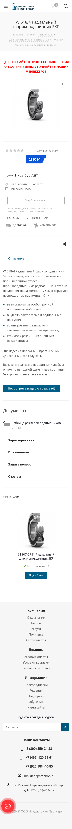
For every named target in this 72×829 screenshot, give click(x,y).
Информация (36, 677)
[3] (15, 150)
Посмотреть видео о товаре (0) (31, 388)
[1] (7, 150)
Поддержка (36, 696)
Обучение (36, 702)
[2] (11, 150)
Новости (36, 623)
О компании (36, 617)
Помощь (36, 649)
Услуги (36, 629)
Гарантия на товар (36, 668)
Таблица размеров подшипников (36, 423)
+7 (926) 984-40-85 (39, 766)
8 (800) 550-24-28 (39, 748)
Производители (36, 685)
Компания (36, 610)
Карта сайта (36, 707)
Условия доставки (36, 662)
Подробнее (36, 575)
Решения (36, 690)
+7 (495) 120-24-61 (39, 757)
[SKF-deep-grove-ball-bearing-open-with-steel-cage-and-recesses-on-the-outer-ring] (36, 105)
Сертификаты (36, 640)
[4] (19, 150)
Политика (36, 634)
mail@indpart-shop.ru (39, 776)
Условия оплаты (36, 657)
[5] (22, 150)
